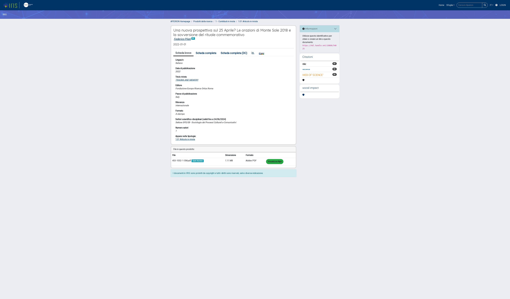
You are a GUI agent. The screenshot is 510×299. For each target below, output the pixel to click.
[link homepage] (11, 5)
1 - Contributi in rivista (225, 21)
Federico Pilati (182, 39)
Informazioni (311, 28)
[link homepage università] (29, 5)
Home (441, 5)
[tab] (253, 53)
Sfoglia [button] (449, 5)
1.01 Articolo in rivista (248, 21)
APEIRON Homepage (180, 21)
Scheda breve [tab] (183, 53)
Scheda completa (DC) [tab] (234, 53)
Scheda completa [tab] (206, 53)
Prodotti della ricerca (202, 21)
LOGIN (503, 5)
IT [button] (491, 5)
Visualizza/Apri (275, 161)
